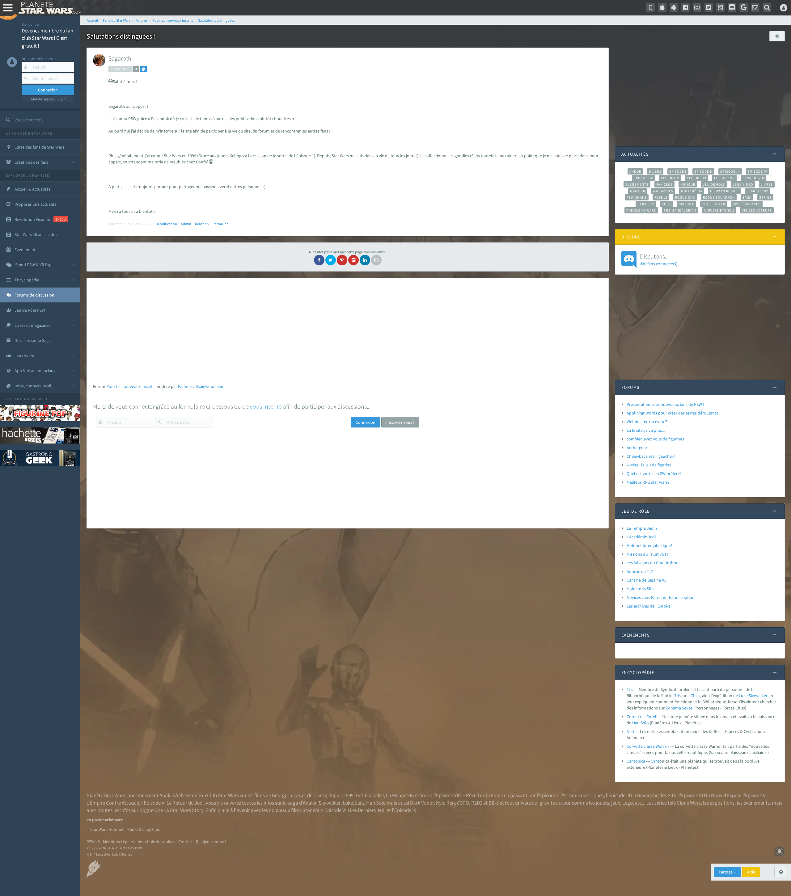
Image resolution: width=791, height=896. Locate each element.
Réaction (202, 223)
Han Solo (376, 802)
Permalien (221, 223)
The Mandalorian (680, 210)
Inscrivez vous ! (400, 422)
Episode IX (643, 178)
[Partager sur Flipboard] (353, 260)
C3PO (463, 802)
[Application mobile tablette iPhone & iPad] (662, 7)
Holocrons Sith (640, 588)
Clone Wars (689, 802)
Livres (767, 184)
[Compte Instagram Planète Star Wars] (697, 7)
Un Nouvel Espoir (722, 795)
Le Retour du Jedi (185, 802)
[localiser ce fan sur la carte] (136, 69)
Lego (627, 802)
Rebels (660, 197)
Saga (746, 197)
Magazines (663, 191)
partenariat (25, 399)
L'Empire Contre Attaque (113, 802)
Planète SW (757, 191)
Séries (765, 197)
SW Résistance (746, 204)
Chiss (695, 695)
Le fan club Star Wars (29, 133)
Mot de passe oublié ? (48, 99)
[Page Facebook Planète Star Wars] (685, 7)
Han (636, 723)
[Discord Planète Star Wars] (732, 7)
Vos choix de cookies (156, 841)
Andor (635, 171)
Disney (320, 795)
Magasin (638, 191)
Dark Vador (422, 802)
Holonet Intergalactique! (649, 545)
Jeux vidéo (743, 184)
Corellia (634, 716)
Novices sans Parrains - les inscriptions (661, 597)
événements (756, 802)
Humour (688, 184)
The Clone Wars (641, 210)
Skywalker (758, 695)
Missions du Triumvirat (647, 554)
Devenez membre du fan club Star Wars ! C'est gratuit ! (47, 38)
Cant (655, 761)
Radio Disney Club (144, 829)
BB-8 (494, 802)
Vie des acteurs (757, 210)
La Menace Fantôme (407, 795)
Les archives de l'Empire (648, 606)
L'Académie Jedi (641, 537)
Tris (630, 689)
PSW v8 (93, 841)
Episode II (703, 171)
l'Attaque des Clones (582, 795)
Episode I (678, 171)
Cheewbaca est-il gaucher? (651, 456)
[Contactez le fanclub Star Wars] (755, 7)
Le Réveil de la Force (481, 795)
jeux (615, 802)
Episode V (670, 178)
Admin (186, 223)
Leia (359, 802)
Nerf (630, 731)
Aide (751, 872)
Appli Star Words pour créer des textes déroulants (672, 413)
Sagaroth (119, 58)
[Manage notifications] (780, 851)
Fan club (664, 184)
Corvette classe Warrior (648, 746)
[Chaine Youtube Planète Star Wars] (720, 7)
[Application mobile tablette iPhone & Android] (650, 7)
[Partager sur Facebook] (319, 260)
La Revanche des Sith (653, 795)
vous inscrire (266, 406)
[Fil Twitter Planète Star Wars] (709, 7)
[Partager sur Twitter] (330, 260)
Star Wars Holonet (107, 829)
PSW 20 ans (637, 197)
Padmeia (186, 386)
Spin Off (686, 204)
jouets (602, 802)
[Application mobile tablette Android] (674, 7)
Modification (167, 223)
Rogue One (685, 197)
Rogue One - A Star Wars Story (171, 810)
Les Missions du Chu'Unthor (652, 563)
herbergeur (637, 447)
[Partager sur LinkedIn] (365, 260)
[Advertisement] (345, 327)
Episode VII (724, 178)
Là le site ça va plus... (646, 430)
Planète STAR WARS (48, 7)
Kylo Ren (445, 802)
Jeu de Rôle (714, 184)
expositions (722, 802)
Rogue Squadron (719, 197)
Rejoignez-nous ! (211, 841)
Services (645, 204)
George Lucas (286, 795)
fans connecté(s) (658, 259)
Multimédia (691, 191)
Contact (185, 841)
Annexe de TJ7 (640, 571)
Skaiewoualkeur (210, 386)
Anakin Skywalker (322, 802)
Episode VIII (753, 178)
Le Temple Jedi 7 (642, 528)
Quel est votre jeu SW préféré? (654, 473)
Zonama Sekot (679, 708)
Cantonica (636, 761)
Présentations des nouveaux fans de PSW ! (665, 404)
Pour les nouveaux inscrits (130, 386)
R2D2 (476, 802)
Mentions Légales (119, 841)
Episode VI (696, 178)
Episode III (730, 171)
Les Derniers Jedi (368, 810)
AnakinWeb (171, 795)
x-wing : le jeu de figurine (649, 465)
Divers (655, 171)
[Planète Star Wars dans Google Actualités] (744, 7)
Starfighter (713, 204)
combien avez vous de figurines (655, 439)
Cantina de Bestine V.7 (647, 580)
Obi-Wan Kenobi (724, 191)
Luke (743, 695)
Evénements (637, 184)
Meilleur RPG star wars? (648, 482)
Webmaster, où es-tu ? (647, 421)
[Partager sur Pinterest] (342, 260)
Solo (666, 204)
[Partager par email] (376, 260)
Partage (726, 872)
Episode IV (757, 171)
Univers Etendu (719, 210)
